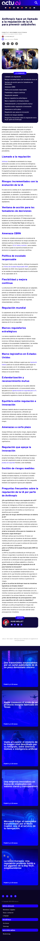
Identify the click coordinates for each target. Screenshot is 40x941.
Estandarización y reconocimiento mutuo (18, 104)
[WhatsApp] (16, 44)
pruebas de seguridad (8, 463)
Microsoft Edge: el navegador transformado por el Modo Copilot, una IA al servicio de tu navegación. (20, 825)
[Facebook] (4, 44)
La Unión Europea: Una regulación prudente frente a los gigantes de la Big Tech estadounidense (19, 864)
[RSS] (7, 896)
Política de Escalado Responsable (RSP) (16, 267)
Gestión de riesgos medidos (14, 115)
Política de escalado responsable (16, 90)
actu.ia (4, 639)
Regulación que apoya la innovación (17, 112)
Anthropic (5, 162)
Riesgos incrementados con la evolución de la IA (21, 80)
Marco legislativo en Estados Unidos (17, 101)
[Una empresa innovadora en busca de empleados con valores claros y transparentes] (20, 788)
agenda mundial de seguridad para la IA (24, 391)
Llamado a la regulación (13, 77)
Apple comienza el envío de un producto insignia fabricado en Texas (21, 704)
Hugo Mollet (10, 36)
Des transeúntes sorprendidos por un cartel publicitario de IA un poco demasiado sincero (20, 665)
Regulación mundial (11, 95)
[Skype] (18, 625)
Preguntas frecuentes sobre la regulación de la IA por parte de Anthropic (21, 119)
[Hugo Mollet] (3, 37)
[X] (8, 44)
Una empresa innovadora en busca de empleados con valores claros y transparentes (21, 784)
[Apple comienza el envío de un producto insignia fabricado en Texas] (20, 708)
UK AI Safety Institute (20, 245)
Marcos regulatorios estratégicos (16, 98)
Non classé (10, 639)
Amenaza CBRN (10, 87)
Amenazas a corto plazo (13, 109)
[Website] (15, 896)
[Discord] (12, 625)
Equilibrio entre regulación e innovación (18, 107)
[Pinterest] (12, 44)
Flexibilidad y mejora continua (15, 93)
